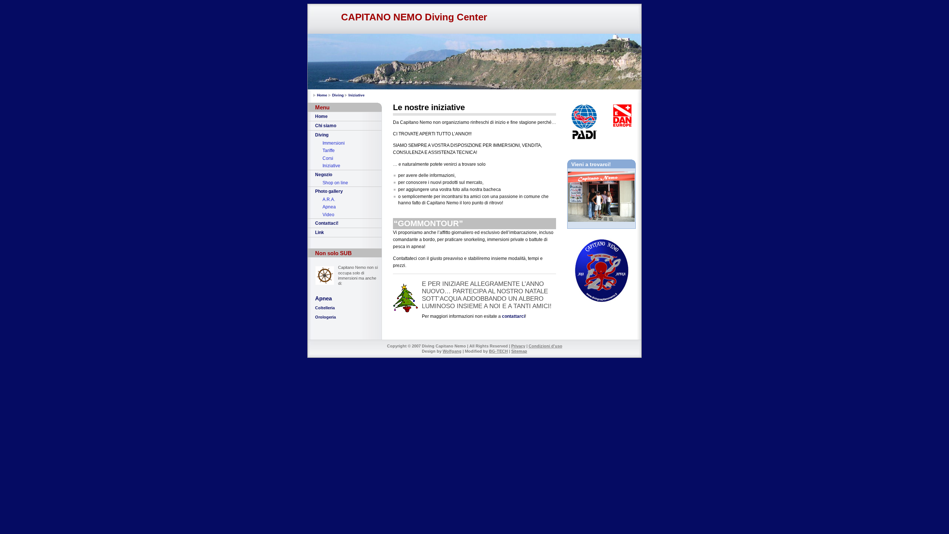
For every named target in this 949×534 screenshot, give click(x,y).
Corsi (328, 158)
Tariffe (329, 150)
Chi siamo (325, 125)
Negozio (323, 174)
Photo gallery (329, 191)
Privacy (518, 346)
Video (328, 214)
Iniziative (356, 95)
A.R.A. (329, 199)
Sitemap (519, 351)
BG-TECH (498, 351)
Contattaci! (326, 223)
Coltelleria (325, 308)
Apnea (329, 207)
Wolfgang (452, 351)
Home (322, 95)
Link (319, 232)
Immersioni (334, 143)
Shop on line (335, 182)
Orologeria (325, 317)
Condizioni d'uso (545, 346)
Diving (338, 95)
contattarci (513, 316)
